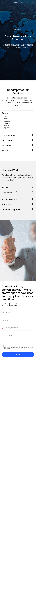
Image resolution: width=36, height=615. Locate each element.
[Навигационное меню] (2, 2)
